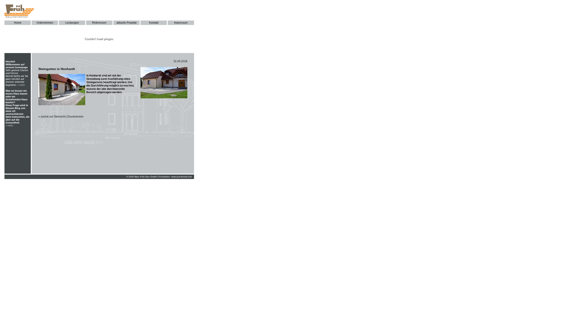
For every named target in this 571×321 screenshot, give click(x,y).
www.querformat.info (181, 176)
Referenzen (99, 22)
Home (17, 22)
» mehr (21, 85)
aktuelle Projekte (126, 22)
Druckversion (75, 116)
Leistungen (72, 22)
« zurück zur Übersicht (51, 116)
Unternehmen (45, 22)
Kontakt (153, 22)
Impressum (181, 22)
